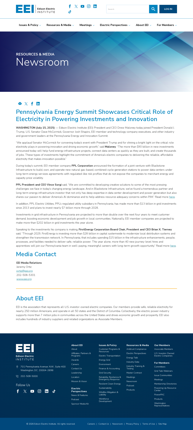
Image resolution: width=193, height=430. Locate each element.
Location (75, 377)
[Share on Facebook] (32, 104)
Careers (75, 364)
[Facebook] (70, 6)
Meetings (131, 377)
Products (131, 389)
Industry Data (133, 361)
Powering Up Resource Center (165, 389)
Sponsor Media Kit (80, 403)
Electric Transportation (109, 355)
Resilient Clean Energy (110, 383)
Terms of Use (148, 423)
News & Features (79, 395)
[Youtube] (82, 6)
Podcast (75, 399)
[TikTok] (70, 12)
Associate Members (163, 349)
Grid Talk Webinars (163, 371)
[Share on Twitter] (26, 104)
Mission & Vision (79, 381)
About (74, 349)
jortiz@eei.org (24, 271)
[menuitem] (28, 25)
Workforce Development (105, 400)
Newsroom (132, 381)
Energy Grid (104, 360)
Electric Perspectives (136, 353)
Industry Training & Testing (135, 367)
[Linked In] (95, 6)
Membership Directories (165, 383)
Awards (75, 360)
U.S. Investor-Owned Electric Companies (164, 354)
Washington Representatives (162, 404)
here (172, 197)
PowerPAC (159, 394)
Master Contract (134, 372)
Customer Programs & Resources (109, 350)
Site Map (162, 423)
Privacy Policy (132, 423)
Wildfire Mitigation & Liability (108, 393)
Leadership (76, 372)
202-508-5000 (29, 376)
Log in (168, 9)
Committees (159, 366)
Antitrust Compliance (136, 349)
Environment (105, 364)
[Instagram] (89, 6)
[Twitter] (76, 6)
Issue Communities (163, 375)
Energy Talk (132, 357)
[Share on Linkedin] (38, 104)
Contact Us (76, 368)
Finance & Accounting (109, 368)
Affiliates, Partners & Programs (81, 354)
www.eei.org (24, 279)
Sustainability (105, 388)
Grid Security (105, 372)
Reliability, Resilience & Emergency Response (110, 378)
